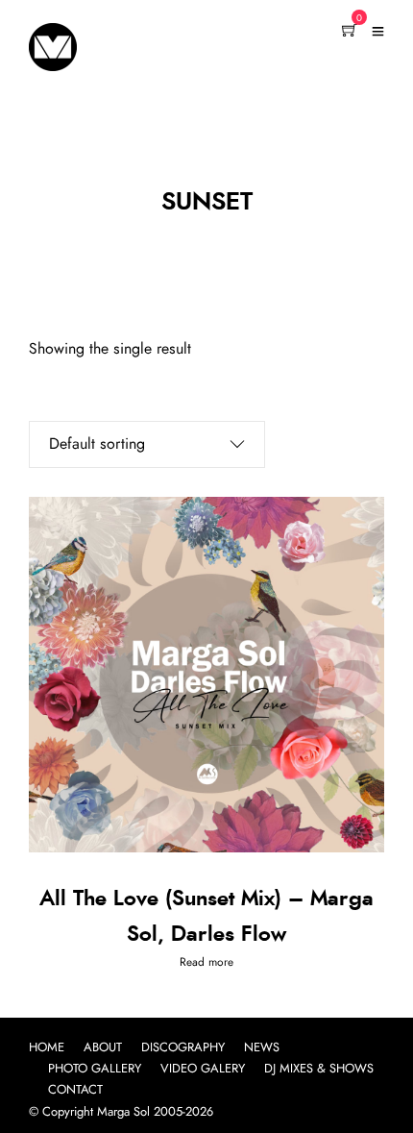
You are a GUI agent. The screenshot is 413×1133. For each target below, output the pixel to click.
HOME (46, 1048)
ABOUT (103, 1048)
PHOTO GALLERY (94, 1069)
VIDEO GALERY (202, 1069)
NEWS (261, 1048)
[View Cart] (349, 31)
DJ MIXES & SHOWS (319, 1069)
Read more (206, 962)
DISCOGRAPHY (183, 1048)
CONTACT (75, 1090)
